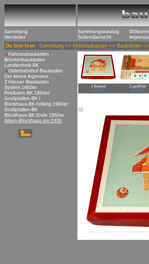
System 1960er (20, 87)
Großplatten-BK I (22, 98)
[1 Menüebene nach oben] (18, 136)
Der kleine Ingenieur (26, 76)
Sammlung (16, 31)
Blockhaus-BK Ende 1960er (34, 115)
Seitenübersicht (94, 37)
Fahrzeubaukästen (28, 54)
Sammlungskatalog (98, 31)
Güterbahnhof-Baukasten (35, 71)
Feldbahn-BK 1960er (27, 93)
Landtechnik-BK (21, 65)
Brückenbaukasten (24, 60)
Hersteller (14, 37)
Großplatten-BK (21, 109)
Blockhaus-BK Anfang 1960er (36, 104)
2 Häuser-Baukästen (26, 82)
